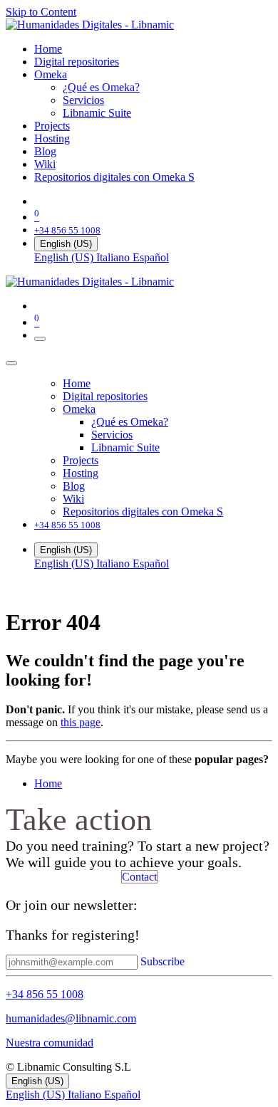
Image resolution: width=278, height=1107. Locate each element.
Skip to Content (41, 12)
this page (81, 722)
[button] (162, 961)
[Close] (11, 363)
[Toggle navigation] (40, 339)
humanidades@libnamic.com (71, 1018)
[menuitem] (48, 49)
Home (48, 783)
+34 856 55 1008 (44, 994)
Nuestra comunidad (49, 1043)
